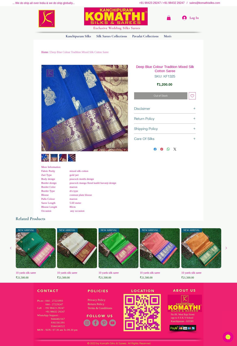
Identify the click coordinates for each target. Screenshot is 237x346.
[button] (169, 17)
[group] (118, 254)
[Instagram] (87, 322)
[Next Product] (226, 248)
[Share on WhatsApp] (168, 149)
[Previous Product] (11, 248)
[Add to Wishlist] (192, 95)
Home (44, 52)
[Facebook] (95, 322)
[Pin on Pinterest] (162, 149)
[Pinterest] (104, 322)
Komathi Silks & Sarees (113, 343)
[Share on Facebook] (155, 149)
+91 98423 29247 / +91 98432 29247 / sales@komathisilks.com (180, 2)
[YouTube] (112, 322)
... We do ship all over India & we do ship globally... (43, 3)
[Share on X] (175, 149)
